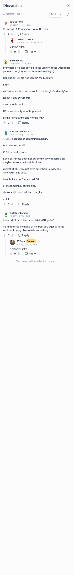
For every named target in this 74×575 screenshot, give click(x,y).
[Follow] (68, 14)
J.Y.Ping (21, 241)
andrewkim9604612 (20, 131)
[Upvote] (4, 34)
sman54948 (16, 22)
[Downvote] (12, 34)
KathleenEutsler (19, 213)
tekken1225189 (25, 39)
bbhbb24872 (16, 60)
